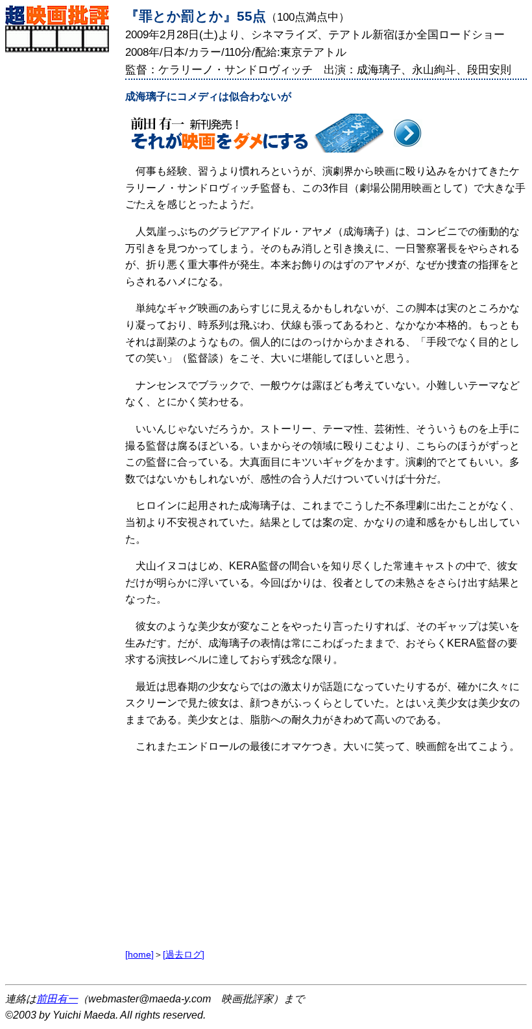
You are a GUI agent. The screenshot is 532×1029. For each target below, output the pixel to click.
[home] (139, 954)
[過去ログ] (183, 954)
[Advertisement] (62, 247)
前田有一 (57, 998)
